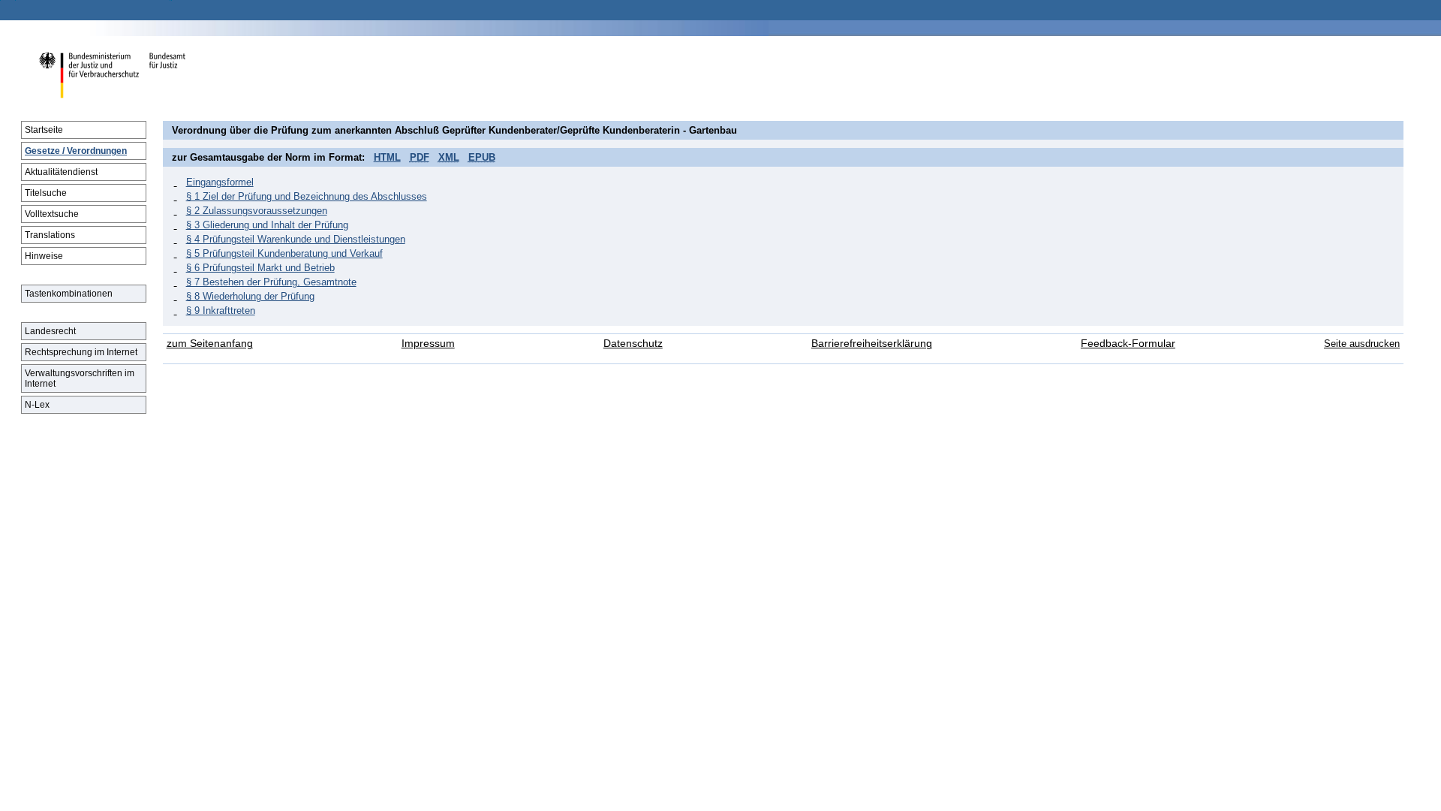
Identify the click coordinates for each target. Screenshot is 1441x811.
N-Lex (37, 404)
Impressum (428, 343)
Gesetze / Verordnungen (76, 151)
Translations (50, 235)
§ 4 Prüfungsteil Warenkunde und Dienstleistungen (295, 239)
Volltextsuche (52, 214)
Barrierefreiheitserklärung (871, 343)
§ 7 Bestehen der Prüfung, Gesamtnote (271, 282)
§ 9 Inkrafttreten (220, 310)
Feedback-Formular (1128, 343)
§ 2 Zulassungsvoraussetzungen (256, 210)
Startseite (44, 130)
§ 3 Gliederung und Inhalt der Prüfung (267, 225)
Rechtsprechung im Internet (81, 352)
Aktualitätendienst (61, 172)
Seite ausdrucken (1362, 343)
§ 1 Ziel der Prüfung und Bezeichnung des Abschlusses (306, 196)
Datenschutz (633, 343)
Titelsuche (46, 193)
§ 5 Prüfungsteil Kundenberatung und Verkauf (284, 253)
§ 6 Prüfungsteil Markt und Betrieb (260, 267)
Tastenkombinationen (69, 293)
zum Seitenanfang (210, 343)
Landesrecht (50, 331)
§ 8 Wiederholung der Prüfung (250, 296)
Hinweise (44, 256)
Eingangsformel (220, 182)
